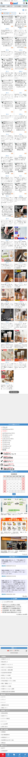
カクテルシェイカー (8, 429)
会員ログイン (5, 715)
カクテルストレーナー (8, 433)
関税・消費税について (7, 683)
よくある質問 (5, 724)
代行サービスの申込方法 (7, 667)
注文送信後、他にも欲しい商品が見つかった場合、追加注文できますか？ (12, 610)
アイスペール (6, 442)
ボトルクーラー (6, 440)
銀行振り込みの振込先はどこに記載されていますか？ (12, 612)
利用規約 (4, 732)
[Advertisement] (14, 409)
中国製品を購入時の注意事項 (8, 691)
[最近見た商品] (24, 3)
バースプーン (6, 436)
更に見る (25, 596)
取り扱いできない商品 (7, 678)
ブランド (4, 699)
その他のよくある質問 (22, 614)
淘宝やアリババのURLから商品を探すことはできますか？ (12, 604)
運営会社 (4, 742)
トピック (25, 554)
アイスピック (6, 448)
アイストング (6, 444)
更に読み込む (14, 392)
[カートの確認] (26, 3)
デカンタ (4, 427)
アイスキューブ (6, 446)
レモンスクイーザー (8, 438)
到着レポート (5, 707)
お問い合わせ (5, 726)
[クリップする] (2, 17)
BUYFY (3, 748)
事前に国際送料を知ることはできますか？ (12, 606)
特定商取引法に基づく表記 (8, 740)
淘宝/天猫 (5, 13)
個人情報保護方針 (6, 734)
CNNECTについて (6, 659)
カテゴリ (4, 697)
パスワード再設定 (6, 718)
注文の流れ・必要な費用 (7, 670)
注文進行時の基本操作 (7, 672)
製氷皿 (4, 449)
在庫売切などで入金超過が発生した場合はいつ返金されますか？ (12, 608)
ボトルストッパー (7, 435)
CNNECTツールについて (7, 664)
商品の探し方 (5, 661)
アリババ (13, 13)
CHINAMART (5, 750)
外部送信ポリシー (6, 737)
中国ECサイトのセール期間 (8, 688)
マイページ (4, 721)
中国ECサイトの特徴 (6, 686)
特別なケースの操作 (6, 675)
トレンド (4, 702)
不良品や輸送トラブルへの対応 (9, 680)
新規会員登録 (5, 713)
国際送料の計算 (5, 705)
